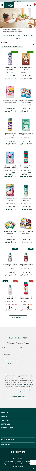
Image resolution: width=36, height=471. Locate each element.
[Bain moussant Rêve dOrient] (25, 156)
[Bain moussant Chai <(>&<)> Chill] (25, 58)
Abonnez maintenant (18, 396)
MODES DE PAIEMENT (7, 439)
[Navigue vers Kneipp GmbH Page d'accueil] (9, 5)
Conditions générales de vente (21, 464)
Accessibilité (9, 461)
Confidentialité (18, 466)
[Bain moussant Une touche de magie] (10, 124)
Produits (14, 29)
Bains (19, 29)
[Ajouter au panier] (13, 75)
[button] (30, 5)
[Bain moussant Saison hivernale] (25, 189)
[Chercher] (27, 5)
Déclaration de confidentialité (23, 384)
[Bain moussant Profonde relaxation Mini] (10, 255)
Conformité (19, 461)
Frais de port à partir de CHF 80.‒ (18, 1)
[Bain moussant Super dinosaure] (10, 222)
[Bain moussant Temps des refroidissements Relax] (25, 124)
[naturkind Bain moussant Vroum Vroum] (25, 222)
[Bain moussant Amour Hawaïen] (10, 189)
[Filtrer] (34, 44)
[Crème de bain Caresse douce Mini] (10, 287)
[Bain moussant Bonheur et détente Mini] (25, 255)
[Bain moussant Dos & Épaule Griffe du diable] (25, 287)
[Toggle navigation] (2, 5)
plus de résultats (18, 317)
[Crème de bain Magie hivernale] (10, 58)
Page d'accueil (6, 29)
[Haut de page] (33, 468)
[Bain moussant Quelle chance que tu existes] (10, 156)
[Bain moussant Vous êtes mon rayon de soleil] (10, 91)
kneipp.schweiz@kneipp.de (19, 391)
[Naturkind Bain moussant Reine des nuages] (25, 91)
